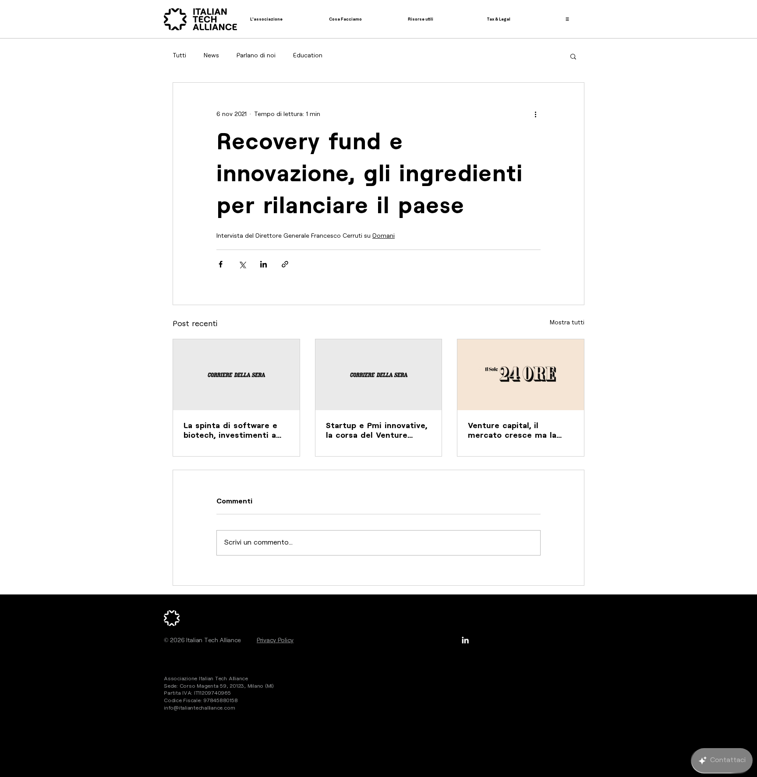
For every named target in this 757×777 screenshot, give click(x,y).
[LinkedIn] (465, 640)
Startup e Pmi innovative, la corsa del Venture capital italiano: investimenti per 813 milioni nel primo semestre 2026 (376, 431)
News (211, 56)
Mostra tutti (567, 323)
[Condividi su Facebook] (220, 264)
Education (307, 56)
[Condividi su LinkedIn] (263, 264)
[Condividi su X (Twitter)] (242, 264)
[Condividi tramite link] (285, 264)
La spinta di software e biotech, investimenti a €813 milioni (230, 431)
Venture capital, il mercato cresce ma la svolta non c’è (512, 431)
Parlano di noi (256, 56)
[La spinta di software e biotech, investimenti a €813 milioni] (236, 374)
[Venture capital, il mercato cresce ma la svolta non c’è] (520, 374)
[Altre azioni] (535, 114)
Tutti (179, 56)
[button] (573, 56)
